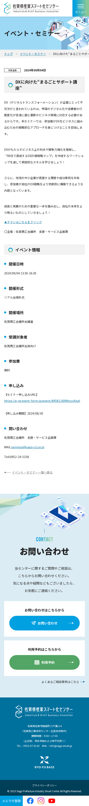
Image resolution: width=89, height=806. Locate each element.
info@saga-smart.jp (61, 745)
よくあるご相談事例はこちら (60, 682)
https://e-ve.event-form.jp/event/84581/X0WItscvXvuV (42, 401)
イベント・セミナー (33, 54)
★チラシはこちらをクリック (23, 222)
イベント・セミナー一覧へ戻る (32, 472)
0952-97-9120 (31, 745)
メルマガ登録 (11, 801)
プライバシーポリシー (44, 785)
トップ (8, 54)
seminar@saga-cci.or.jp (27, 447)
